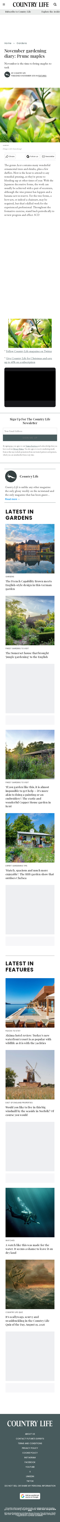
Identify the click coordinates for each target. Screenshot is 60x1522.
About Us (30, 1433)
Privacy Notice (18, 449)
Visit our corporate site (42, 1510)
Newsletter (49, 156)
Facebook (30, 1462)
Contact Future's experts (30, 1438)
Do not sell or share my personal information (30, 1485)
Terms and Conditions (30, 1443)
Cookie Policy (30, 1452)
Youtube (30, 1466)
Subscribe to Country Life (18, 11)
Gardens (22, 43)
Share (11, 156)
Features (42, 75)
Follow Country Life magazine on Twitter (29, 351)
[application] (30, 385)
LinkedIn (30, 1476)
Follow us (34, 156)
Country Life (20, 73)
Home (7, 43)
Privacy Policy (30, 1448)
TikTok (30, 1481)
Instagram (30, 1457)
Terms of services (31, 446)
